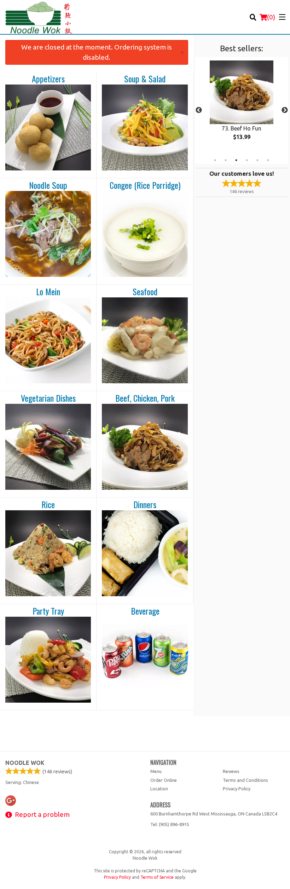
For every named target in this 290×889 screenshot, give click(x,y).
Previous (198, 110)
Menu (156, 771)
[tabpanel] (241, 106)
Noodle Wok (25, 763)
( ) (271, 17)
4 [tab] (246, 160)
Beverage (145, 611)
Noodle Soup (48, 185)
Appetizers (48, 79)
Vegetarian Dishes (48, 398)
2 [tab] (225, 160)
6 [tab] (268, 160)
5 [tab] (257, 160)
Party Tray (48, 611)
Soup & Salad (145, 79)
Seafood (145, 292)
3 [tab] (236, 160)
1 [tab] (215, 160)
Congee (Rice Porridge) (145, 185)
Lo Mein (48, 292)
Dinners (144, 505)
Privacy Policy (236, 788)
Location (159, 788)
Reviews (231, 771)
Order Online (163, 780)
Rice (48, 505)
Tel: (169, 824)
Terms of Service (157, 877)
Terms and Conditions (245, 780)
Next (284, 110)
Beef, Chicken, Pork (145, 398)
